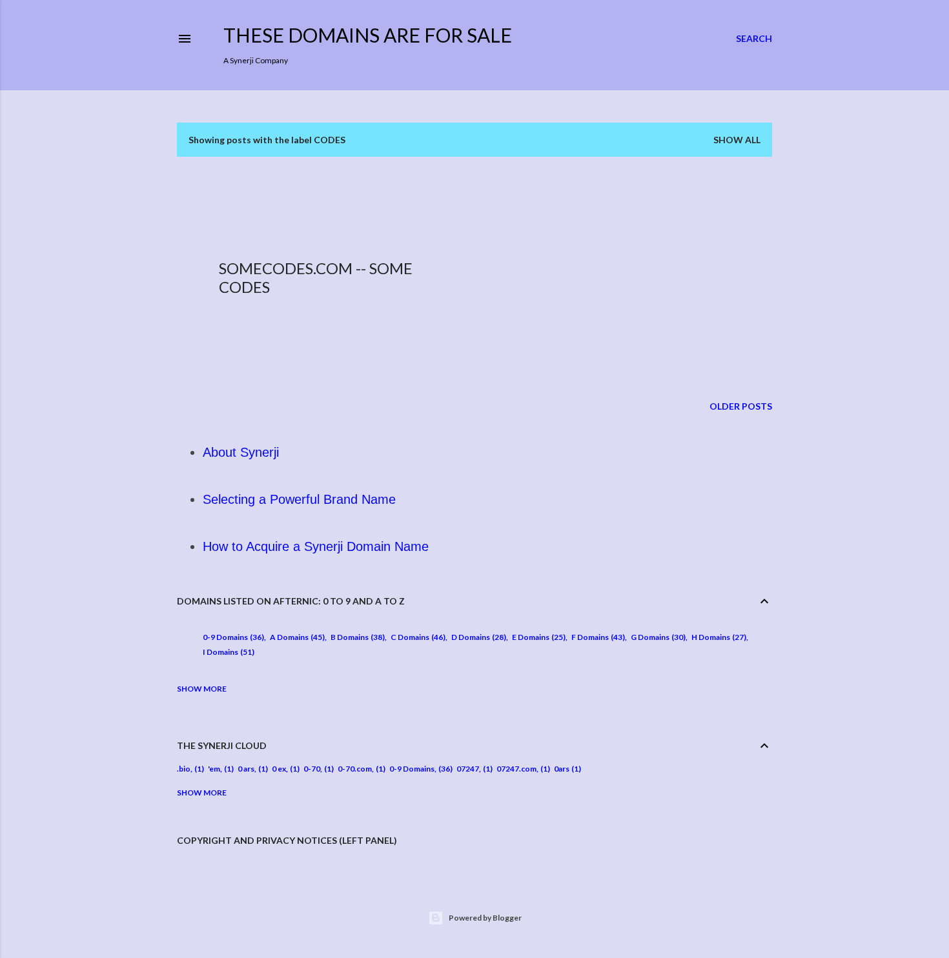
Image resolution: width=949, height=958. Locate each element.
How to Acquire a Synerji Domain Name (316, 546)
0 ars (246, 768)
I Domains (227, 652)
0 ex (279, 768)
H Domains (717, 637)
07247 (467, 768)
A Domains (296, 637)
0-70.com (355, 768)
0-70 (311, 768)
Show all (736, 139)
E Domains (537, 637)
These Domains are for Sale (367, 34)
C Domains (417, 637)
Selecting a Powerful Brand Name (299, 499)
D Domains (477, 637)
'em (214, 768)
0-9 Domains (232, 637)
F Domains (596, 637)
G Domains (657, 637)
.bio (183, 768)
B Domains (356, 637)
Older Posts (740, 406)
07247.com (516, 768)
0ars (561, 768)
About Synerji (241, 452)
